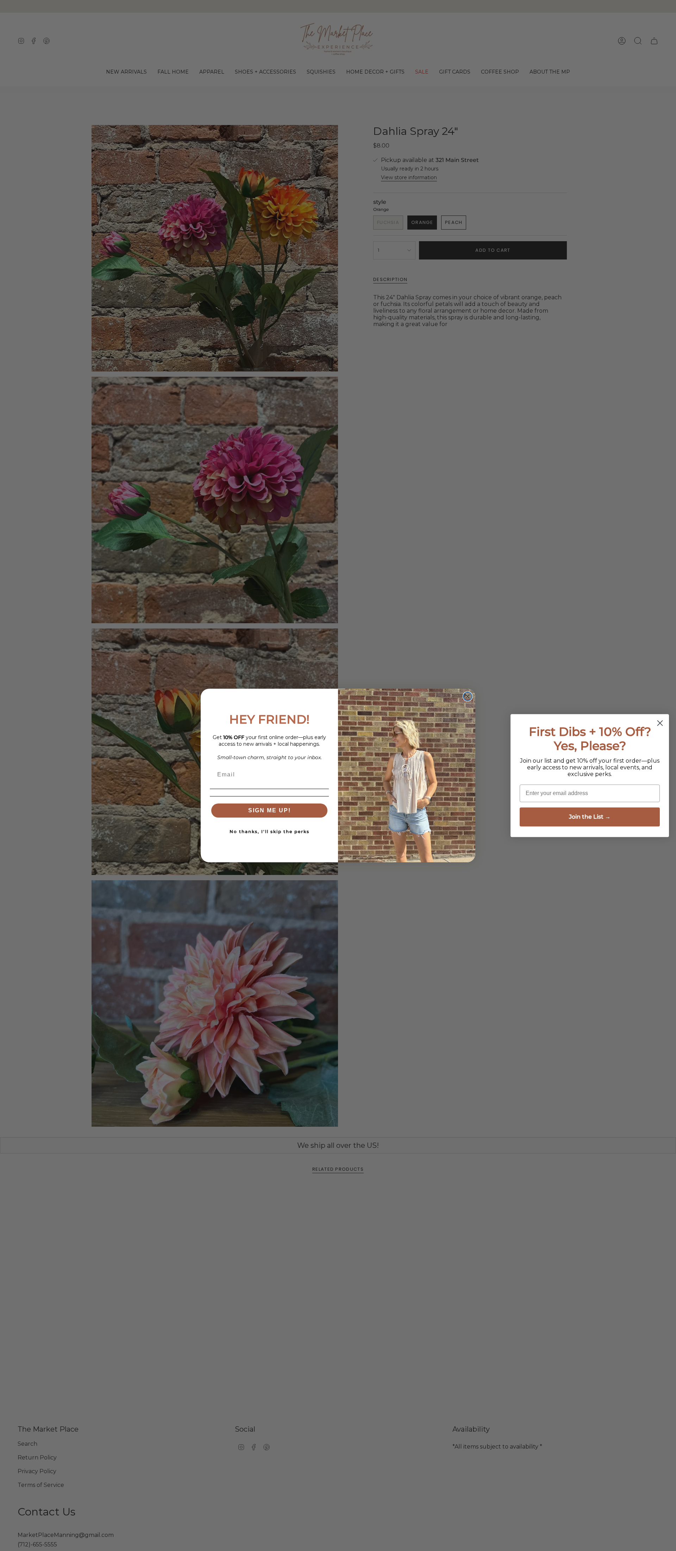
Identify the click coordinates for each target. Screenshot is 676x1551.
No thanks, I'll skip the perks (269, 831)
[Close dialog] (467, 696)
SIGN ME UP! (269, 810)
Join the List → (590, 816)
